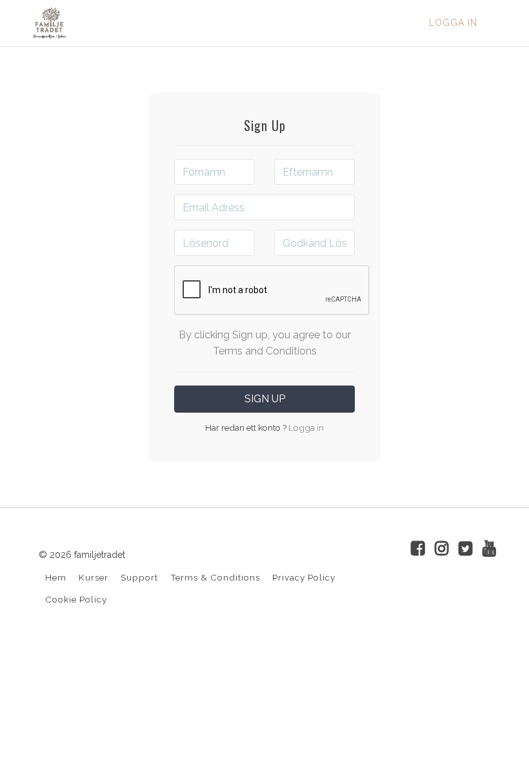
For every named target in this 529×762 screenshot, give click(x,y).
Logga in (453, 22)
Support (139, 577)
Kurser (93, 577)
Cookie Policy (76, 599)
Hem (55, 577)
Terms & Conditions (215, 577)
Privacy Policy (303, 577)
